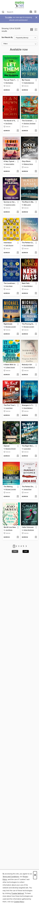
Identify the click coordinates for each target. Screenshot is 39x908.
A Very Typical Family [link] (10, 161)
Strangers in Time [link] (28, 405)
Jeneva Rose (27, 489)
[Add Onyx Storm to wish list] (35, 171)
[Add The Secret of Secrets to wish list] (17, 130)
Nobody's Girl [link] (27, 365)
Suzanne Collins (10, 205)
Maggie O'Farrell (11, 449)
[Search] (3, 12)
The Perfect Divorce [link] (28, 487)
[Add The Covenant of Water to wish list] (35, 130)
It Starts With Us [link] (10, 365)
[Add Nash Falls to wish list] (35, 293)
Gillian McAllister (29, 530)
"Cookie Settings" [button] (17, 893)
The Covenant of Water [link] (28, 121)
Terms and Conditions (11, 877)
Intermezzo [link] (8, 243)
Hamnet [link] (6, 446)
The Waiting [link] (8, 487)
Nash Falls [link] (25, 283)
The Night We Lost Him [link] (28, 446)
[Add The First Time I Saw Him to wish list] (17, 415)
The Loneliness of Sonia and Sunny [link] (10, 283)
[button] (31, 30)
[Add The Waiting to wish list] (17, 496)
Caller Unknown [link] (28, 527)
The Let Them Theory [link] (10, 80)
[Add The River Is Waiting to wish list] (35, 212)
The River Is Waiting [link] (28, 202)
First (15, 551)
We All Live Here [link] (10, 527)
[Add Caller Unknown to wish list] (35, 537)
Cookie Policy (19, 902)
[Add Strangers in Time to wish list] (35, 415)
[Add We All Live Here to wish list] (17, 537)
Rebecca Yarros (28, 164)
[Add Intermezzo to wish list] (17, 252)
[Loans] (31, 12)
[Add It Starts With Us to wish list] (17, 374)
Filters (5, 44)
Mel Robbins (9, 83)
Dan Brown (9, 123)
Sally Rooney (9, 245)
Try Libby (8, 17)
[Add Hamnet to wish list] (17, 456)
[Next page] (26, 546)
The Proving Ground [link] (28, 324)
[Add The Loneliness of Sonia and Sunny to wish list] (17, 293)
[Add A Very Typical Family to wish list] (17, 171)
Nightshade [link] (8, 324)
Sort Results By (7, 37)
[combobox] (15, 12)
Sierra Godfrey (10, 164)
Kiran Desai (9, 286)
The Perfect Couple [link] (28, 243)
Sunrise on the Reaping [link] (10, 202)
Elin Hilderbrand (28, 245)
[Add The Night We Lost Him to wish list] (35, 456)
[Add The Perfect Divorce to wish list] (35, 496)
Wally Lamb (27, 205)
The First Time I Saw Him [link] (10, 405)
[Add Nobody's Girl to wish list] (35, 374)
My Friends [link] (26, 80)
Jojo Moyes (9, 530)
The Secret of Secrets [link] (10, 121)
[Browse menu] (35, 11)
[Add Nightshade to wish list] (17, 334)
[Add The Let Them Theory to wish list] (17, 90)
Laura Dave (9, 408)
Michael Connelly (11, 327)
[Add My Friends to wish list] (35, 90)
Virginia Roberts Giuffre (30, 367)
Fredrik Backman (29, 83)
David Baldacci (28, 286)
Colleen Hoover (10, 367)
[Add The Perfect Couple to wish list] (35, 252)
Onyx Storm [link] (26, 161)
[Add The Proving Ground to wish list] (35, 334)
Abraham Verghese (29, 123)
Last (25, 551)
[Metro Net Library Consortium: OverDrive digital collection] (19, 4)
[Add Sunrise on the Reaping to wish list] (17, 212)
